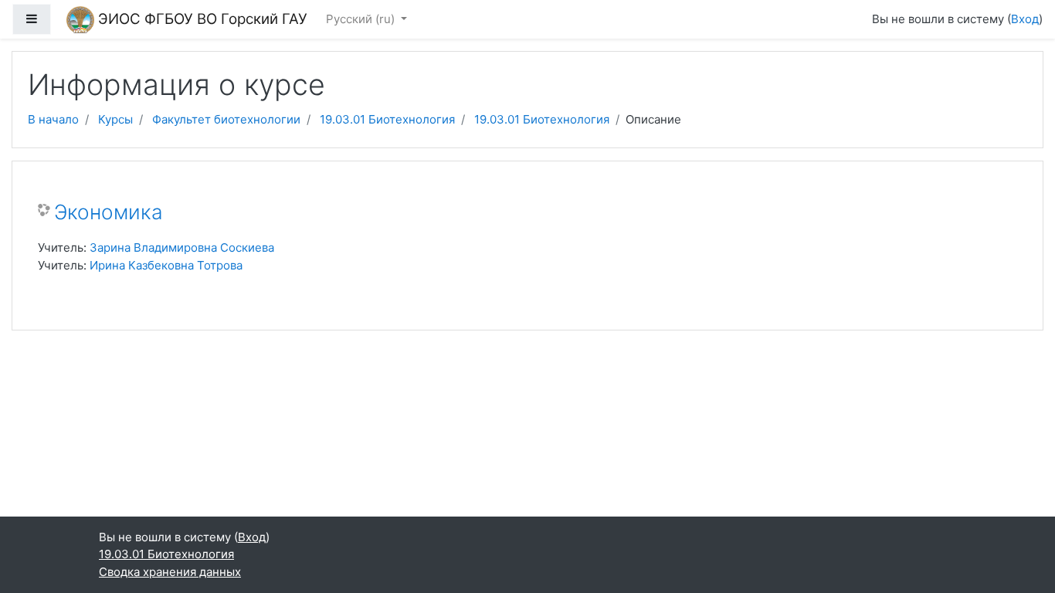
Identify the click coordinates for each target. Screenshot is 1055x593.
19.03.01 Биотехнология (387, 119)
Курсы (115, 119)
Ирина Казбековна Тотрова (166, 265)
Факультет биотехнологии (226, 119)
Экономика (108, 212)
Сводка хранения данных (170, 571)
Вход (1025, 19)
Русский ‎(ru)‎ (362, 19)
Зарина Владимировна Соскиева (182, 247)
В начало (53, 119)
